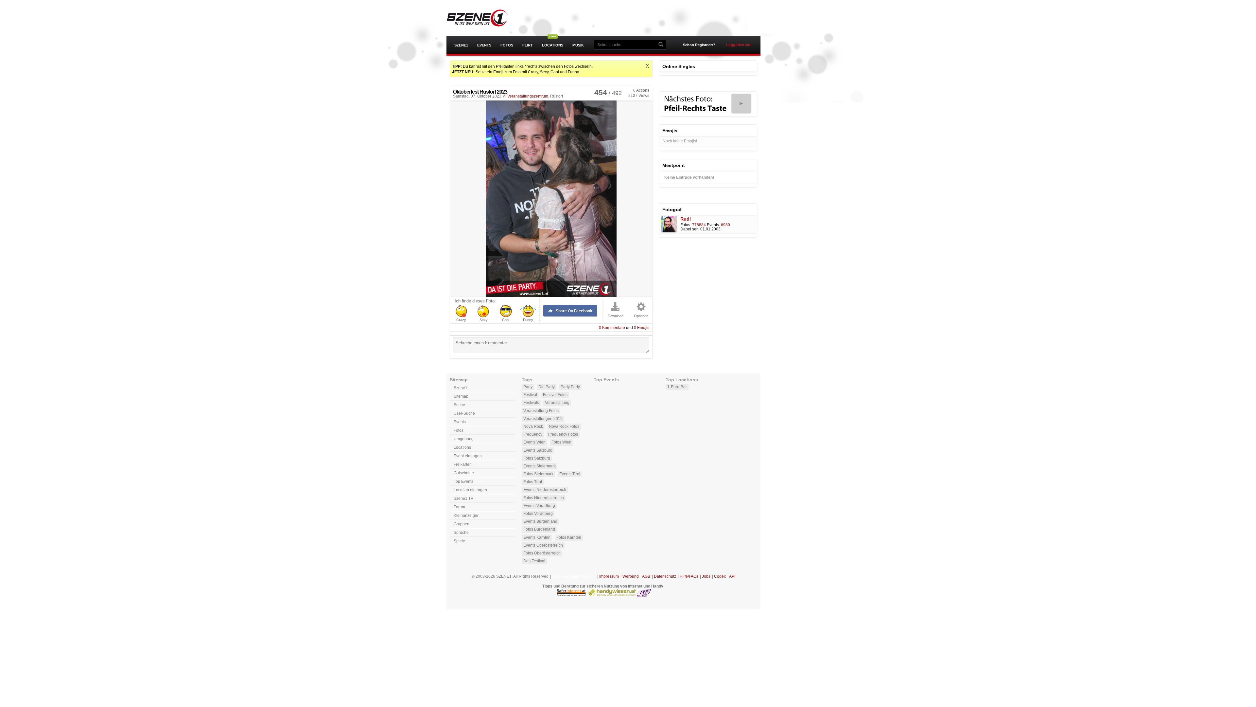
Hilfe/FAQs (689, 576)
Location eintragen (470, 490)
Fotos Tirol (532, 482)
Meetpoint (673, 165)
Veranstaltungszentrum (527, 96)
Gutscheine (464, 473)
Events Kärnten (536, 537)
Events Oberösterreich (543, 545)
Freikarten (463, 464)
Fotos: (685, 225)
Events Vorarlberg (539, 505)
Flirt (527, 45)
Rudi (685, 219)
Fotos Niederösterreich (543, 498)
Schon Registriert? (699, 45)
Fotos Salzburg (536, 458)
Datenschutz (665, 576)
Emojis (641, 327)
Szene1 (461, 45)
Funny (528, 320)
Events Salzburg (537, 450)
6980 (725, 225)
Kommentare (612, 327)
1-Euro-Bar (677, 387)
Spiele (459, 541)
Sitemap (461, 396)
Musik (578, 45)
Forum (459, 507)
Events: (713, 225)
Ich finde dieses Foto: (475, 301)
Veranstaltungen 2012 (543, 418)
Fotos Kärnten (568, 537)
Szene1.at (483, 18)
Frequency (532, 434)
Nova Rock (533, 426)
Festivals (531, 402)
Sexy (484, 320)
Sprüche (461, 532)
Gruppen (461, 524)
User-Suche (464, 413)
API (732, 576)
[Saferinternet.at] (571, 595)
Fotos (506, 45)
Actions (641, 90)
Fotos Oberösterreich (542, 553)
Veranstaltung (557, 402)
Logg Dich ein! (739, 45)
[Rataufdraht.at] (644, 595)
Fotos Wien (561, 442)
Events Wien (534, 442)
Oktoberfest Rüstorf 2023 (480, 92)
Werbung (630, 576)
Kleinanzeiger (466, 515)
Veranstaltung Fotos (541, 410)
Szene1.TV (463, 498)
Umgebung (464, 439)
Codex (720, 576)
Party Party (570, 387)
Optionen (641, 316)
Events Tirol (569, 474)
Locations (552, 45)
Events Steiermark (539, 466)
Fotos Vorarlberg (538, 513)
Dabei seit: (689, 229)
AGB (646, 576)
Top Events (463, 481)
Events (484, 45)
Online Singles (678, 66)
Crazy (461, 320)
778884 (699, 225)
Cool (505, 320)
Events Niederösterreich (544, 489)
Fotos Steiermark (538, 474)
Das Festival (534, 561)
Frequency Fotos (563, 434)
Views (638, 95)
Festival (530, 394)
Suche (459, 405)
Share (574, 311)
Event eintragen (468, 456)
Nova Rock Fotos (564, 426)
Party (527, 387)
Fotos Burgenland (539, 529)
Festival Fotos (555, 394)
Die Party (546, 387)
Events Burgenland (540, 521)
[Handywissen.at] (611, 595)
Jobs (706, 576)
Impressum (609, 576)
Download (615, 316)
